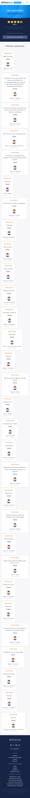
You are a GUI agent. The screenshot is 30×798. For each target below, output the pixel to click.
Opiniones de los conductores (15, 33)
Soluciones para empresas (15, 785)
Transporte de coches (15, 778)
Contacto (15, 755)
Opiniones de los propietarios (15, 37)
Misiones (14, 761)
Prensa (15, 759)
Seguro (15, 768)
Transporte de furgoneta (15, 782)
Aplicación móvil (15, 771)
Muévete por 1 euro (15, 776)
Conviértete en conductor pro (15, 784)
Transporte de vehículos (15, 780)
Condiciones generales (14, 757)
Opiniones (15, 770)
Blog (15, 766)
